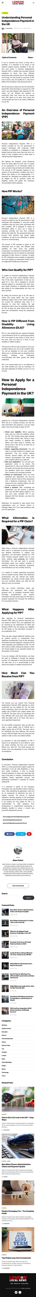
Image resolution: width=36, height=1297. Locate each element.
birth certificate (19, 559)
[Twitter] (20, 1292)
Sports (4, 1069)
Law (3, 1048)
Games (4, 1042)
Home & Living (6, 1045)
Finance (5, 13)
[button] (3, 3)
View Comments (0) (18, 885)
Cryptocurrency (6, 1028)
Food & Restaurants (7, 1038)
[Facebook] (16, 1292)
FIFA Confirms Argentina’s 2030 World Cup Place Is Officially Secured (20, 1010)
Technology (5, 1072)
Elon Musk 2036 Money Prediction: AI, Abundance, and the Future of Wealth (22, 998)
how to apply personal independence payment (16, 816)
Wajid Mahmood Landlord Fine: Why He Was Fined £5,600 (22, 987)
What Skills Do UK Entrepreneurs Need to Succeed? (21, 964)
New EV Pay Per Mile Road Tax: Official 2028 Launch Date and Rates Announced (22, 975)
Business (4, 1025)
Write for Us (17, 1283)
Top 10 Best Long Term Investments (16, 1258)
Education (5, 1032)
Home (11, 1283)
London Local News (25, 1288)
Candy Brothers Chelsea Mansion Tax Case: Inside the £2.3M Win (21, 954)
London (4, 1055)
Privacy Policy (24, 1283)
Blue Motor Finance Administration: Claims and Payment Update (22, 910)
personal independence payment (12, 820)
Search (5, 894)
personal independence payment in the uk (15, 823)
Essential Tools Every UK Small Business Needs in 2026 (20, 943)
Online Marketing (7, 1062)
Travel (3, 1076)
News (3, 1059)
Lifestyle (4, 1052)
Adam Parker (18, 860)
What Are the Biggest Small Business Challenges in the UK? (20, 932)
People (4, 1065)
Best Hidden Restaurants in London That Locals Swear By (21, 921)
